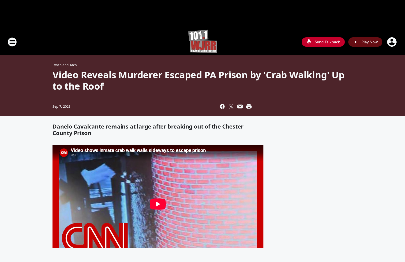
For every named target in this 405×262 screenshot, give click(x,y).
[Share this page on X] (231, 106)
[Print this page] (249, 106)
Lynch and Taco (64, 65)
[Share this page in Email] (240, 106)
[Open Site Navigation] (12, 42)
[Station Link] (202, 42)
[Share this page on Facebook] (222, 106)
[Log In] (392, 42)
